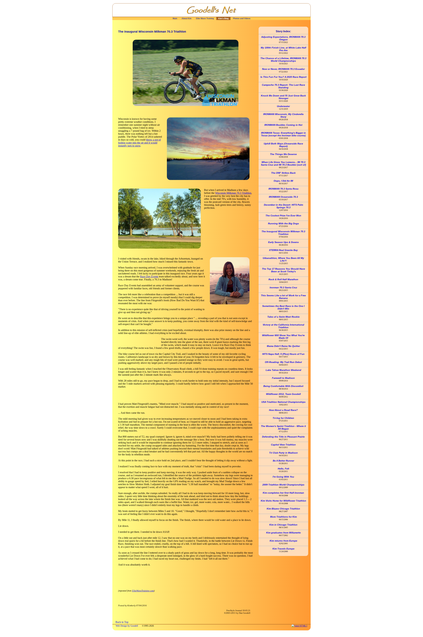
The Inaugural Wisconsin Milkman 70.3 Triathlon (283, 232)
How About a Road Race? (283, 410)
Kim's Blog (223, 18)
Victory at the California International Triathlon (283, 326)
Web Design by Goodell (127, 625)
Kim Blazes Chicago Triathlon (283, 508)
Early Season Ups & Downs (283, 242)
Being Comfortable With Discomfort (283, 386)
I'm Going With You (283, 476)
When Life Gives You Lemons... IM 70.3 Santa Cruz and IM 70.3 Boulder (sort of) (283, 163)
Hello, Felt (283, 468)
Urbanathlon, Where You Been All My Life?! (283, 259)
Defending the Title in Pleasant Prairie (283, 436)
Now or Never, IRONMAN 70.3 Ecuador (283, 69)
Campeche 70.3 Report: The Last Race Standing (283, 86)
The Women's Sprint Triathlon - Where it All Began (283, 427)
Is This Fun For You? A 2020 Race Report (283, 77)
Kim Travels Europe (283, 548)
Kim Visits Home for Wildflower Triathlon (283, 500)
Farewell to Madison (283, 378)
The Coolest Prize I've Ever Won (283, 215)
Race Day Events (149, 276)
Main (175, 18)
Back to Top (121, 622)
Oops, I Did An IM (283, 180)
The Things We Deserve (283, 154)
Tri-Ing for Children (283, 418)
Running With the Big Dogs (283, 223)
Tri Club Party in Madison (283, 452)
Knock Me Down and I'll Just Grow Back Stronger (283, 97)
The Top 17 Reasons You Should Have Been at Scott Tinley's (283, 270)
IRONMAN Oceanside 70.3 (283, 197)
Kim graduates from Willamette (283, 532)
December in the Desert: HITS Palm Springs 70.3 (283, 206)
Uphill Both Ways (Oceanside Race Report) (283, 145)
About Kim (186, 18)
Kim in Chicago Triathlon (283, 524)
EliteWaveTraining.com (143, 590)
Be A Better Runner (283, 460)
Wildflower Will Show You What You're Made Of (283, 336)
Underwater (283, 106)
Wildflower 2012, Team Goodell (283, 394)
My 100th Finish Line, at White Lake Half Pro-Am (283, 49)
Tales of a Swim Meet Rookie (283, 316)
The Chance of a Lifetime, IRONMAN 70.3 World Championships (283, 59)
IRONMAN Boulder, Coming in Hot (283, 125)
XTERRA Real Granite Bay (283, 250)
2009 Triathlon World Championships (283, 484)
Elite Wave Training (204, 18)
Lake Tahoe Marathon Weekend (283, 370)
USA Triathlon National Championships (283, 402)
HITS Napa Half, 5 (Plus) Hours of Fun (283, 354)
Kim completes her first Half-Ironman (283, 492)
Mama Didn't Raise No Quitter (283, 346)
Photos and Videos (241, 18)
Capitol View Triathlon (283, 444)
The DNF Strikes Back (283, 173)
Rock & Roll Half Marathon (283, 279)
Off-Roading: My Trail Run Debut (283, 362)
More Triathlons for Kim (283, 516)
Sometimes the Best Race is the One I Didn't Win (283, 307)
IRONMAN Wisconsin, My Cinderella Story (283, 115)
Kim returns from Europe (283, 540)
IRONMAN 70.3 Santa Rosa (283, 188)
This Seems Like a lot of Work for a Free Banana (283, 296)
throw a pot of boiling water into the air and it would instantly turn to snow (139, 142)
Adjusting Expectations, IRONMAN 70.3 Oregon (283, 38)
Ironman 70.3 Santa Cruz (283, 287)
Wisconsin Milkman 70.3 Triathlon (233, 193)
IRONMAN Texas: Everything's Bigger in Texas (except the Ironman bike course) (283, 134)
